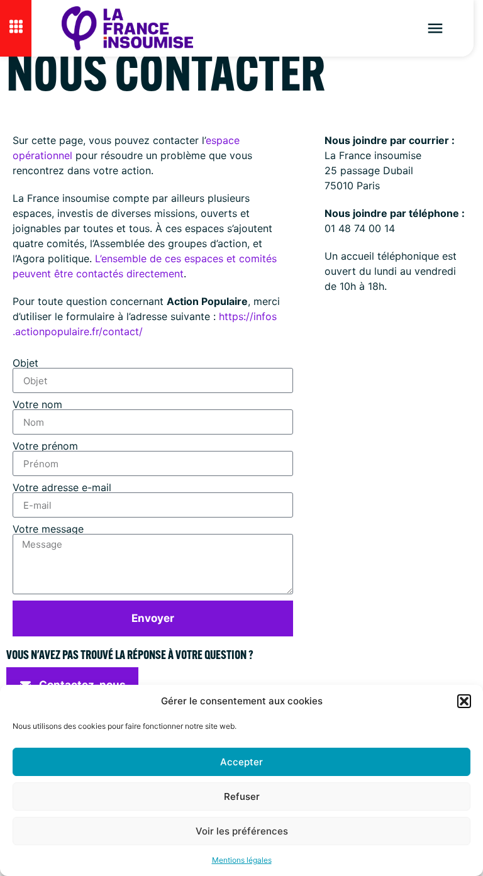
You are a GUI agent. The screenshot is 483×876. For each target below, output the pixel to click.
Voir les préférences (242, 831)
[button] (464, 701)
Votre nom (39, 404)
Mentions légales (242, 860)
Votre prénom (47, 446)
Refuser (242, 796)
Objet (27, 363)
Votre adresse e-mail (63, 487)
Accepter (241, 762)
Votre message (50, 529)
